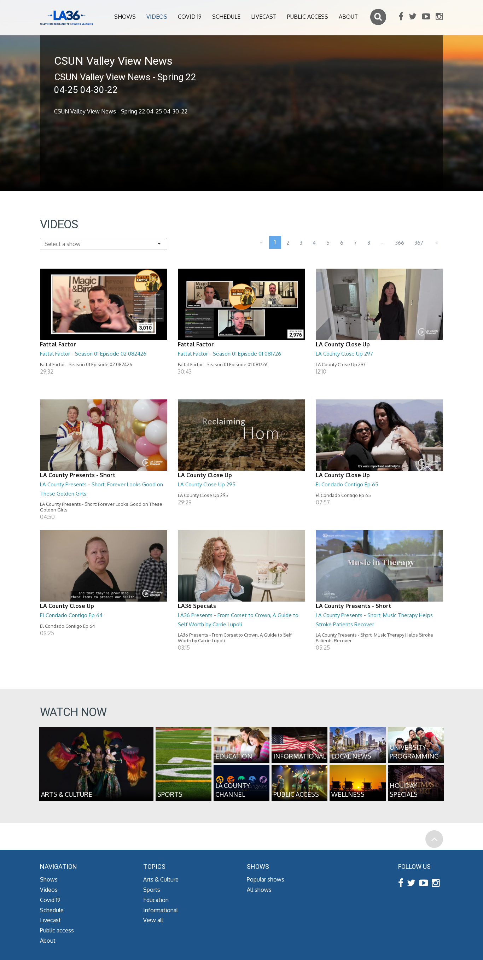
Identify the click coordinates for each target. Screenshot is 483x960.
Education (156, 899)
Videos (156, 16)
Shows (125, 16)
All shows (259, 889)
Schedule (226, 16)
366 (399, 243)
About (348, 16)
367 (419, 243)
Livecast (264, 16)
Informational (160, 910)
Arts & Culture (161, 879)
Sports (151, 889)
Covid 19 (190, 16)
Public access (307, 16)
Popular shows (265, 879)
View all (153, 920)
